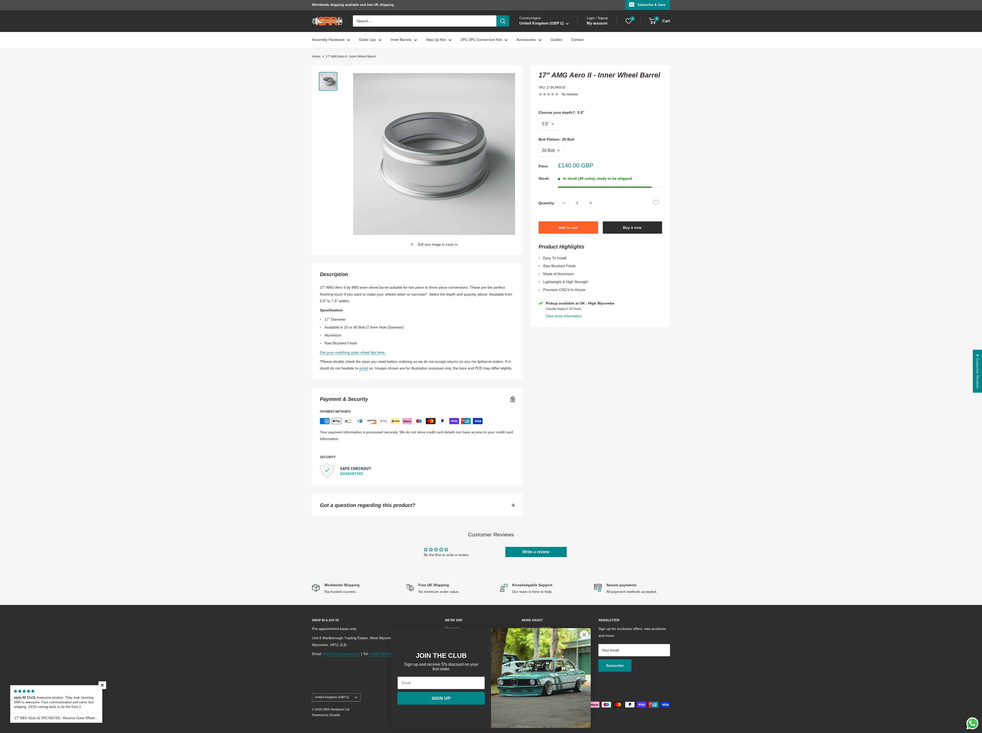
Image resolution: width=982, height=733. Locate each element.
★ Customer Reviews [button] (978, 371)
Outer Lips (367, 40)
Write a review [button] (535, 552)
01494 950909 (381, 654)
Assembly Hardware (328, 40)
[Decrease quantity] (563, 203)
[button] (102, 685)
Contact (577, 40)
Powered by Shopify (326, 715)
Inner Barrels (400, 40)
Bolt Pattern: (556, 139)
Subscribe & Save (651, 5)
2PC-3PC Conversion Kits (481, 40)
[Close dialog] (584, 634)
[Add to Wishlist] (656, 202)
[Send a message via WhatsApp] (972, 723)
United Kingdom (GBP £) (332, 697)
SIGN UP (441, 698)
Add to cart (568, 227)
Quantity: (547, 203)
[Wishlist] (628, 21)
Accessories (526, 40)
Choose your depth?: (561, 113)
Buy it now (632, 227)
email (363, 368)
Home (316, 56)
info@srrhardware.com (341, 654)
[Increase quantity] (590, 203)
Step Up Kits (436, 40)
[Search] (502, 21)
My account (597, 23)
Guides (556, 40)
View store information (564, 316)
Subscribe (615, 665)
